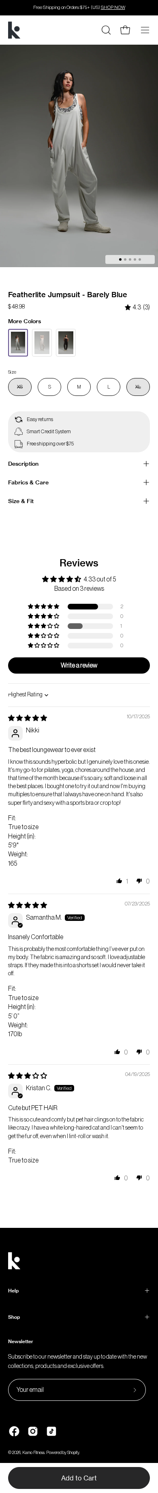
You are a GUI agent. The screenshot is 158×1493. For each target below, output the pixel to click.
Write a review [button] (79, 665)
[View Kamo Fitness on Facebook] (14, 1431)
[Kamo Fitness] (14, 30)
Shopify (73, 1452)
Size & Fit (21, 501)
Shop (14, 1317)
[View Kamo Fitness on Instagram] (33, 1431)
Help (13, 1291)
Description (23, 463)
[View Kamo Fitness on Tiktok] (51, 1431)
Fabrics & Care (28, 482)
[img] (137, 307)
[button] (44, 606)
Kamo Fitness (33, 1452)
